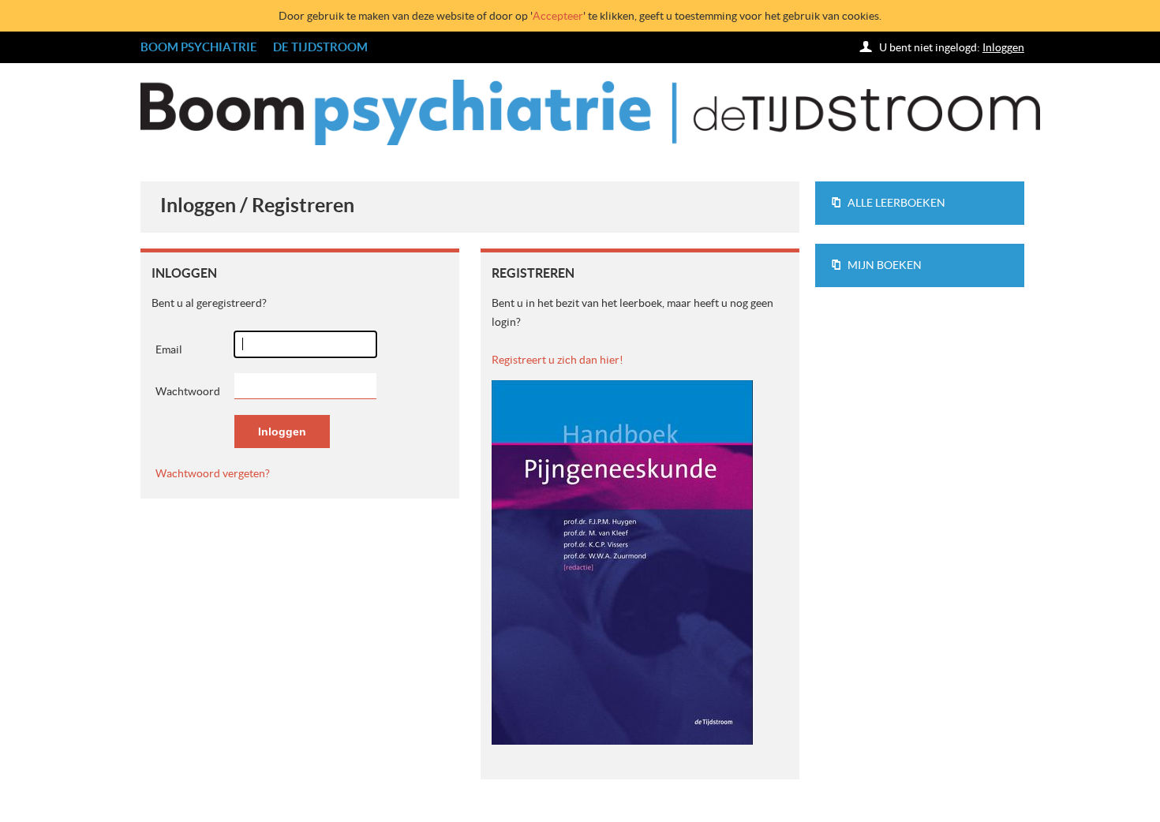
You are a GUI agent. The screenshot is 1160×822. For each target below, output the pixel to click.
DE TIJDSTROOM (320, 47)
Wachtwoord (187, 391)
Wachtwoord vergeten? (212, 473)
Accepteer (558, 15)
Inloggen (1003, 47)
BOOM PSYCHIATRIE (198, 47)
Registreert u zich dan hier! (557, 359)
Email (168, 349)
